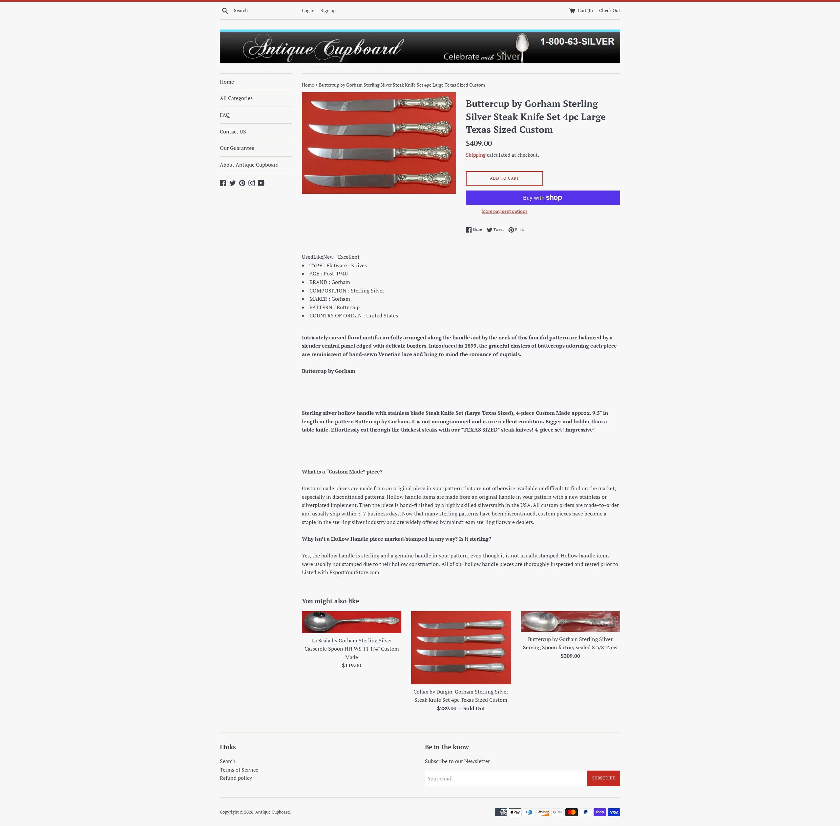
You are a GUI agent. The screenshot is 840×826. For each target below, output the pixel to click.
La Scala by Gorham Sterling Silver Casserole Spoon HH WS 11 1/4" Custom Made (351, 649)
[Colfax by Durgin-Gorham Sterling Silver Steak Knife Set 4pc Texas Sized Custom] (461, 647)
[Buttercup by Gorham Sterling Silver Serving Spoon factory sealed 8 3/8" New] (570, 621)
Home (227, 81)
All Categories (236, 98)
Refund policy (236, 777)
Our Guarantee (237, 147)
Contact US (233, 131)
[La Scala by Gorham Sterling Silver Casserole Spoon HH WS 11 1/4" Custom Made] (351, 622)
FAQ (225, 114)
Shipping (476, 154)
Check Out (609, 10)
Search (227, 761)
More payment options (504, 211)
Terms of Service (239, 769)
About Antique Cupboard (249, 164)
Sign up (328, 10)
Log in (308, 10)
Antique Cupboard (272, 812)
